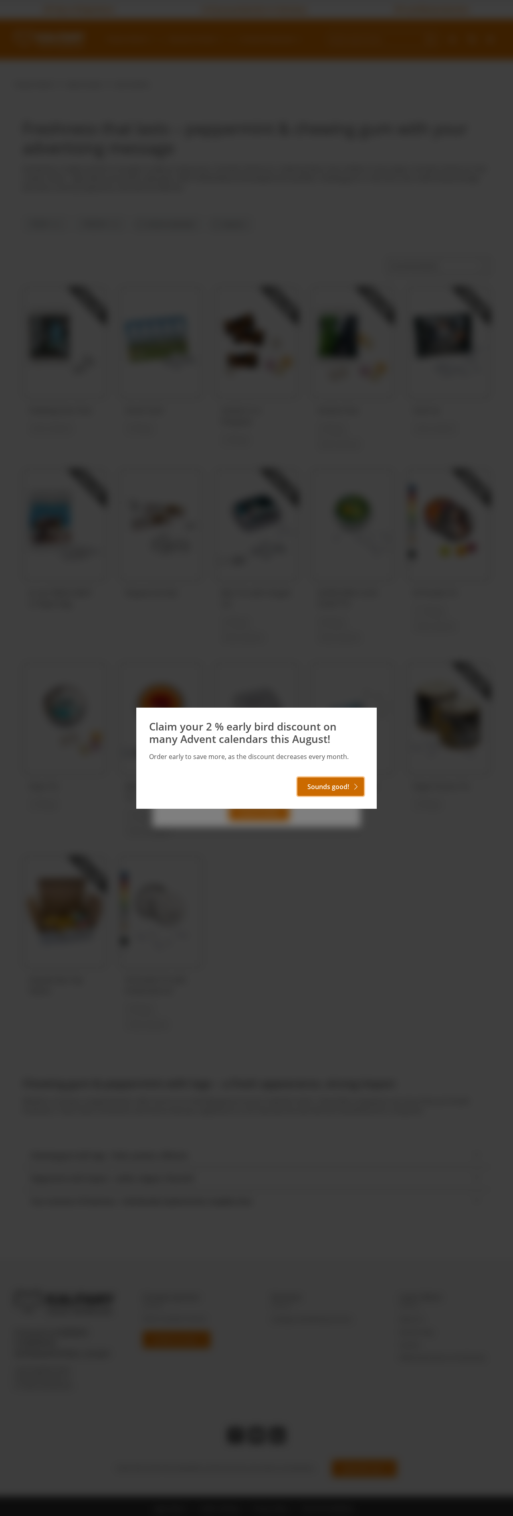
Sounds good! (328, 786)
